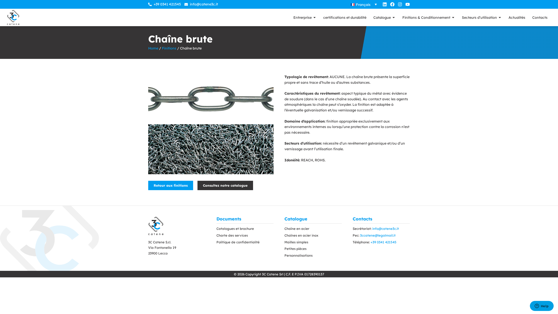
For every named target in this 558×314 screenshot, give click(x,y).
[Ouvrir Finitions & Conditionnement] (453, 17)
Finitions (169, 48)
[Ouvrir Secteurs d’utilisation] (500, 17)
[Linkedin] (385, 4)
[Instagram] (400, 4)
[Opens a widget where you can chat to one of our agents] (542, 306)
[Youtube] (407, 4)
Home (153, 48)
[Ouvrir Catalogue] (393, 17)
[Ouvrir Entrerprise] (314, 17)
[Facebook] (392, 4)
